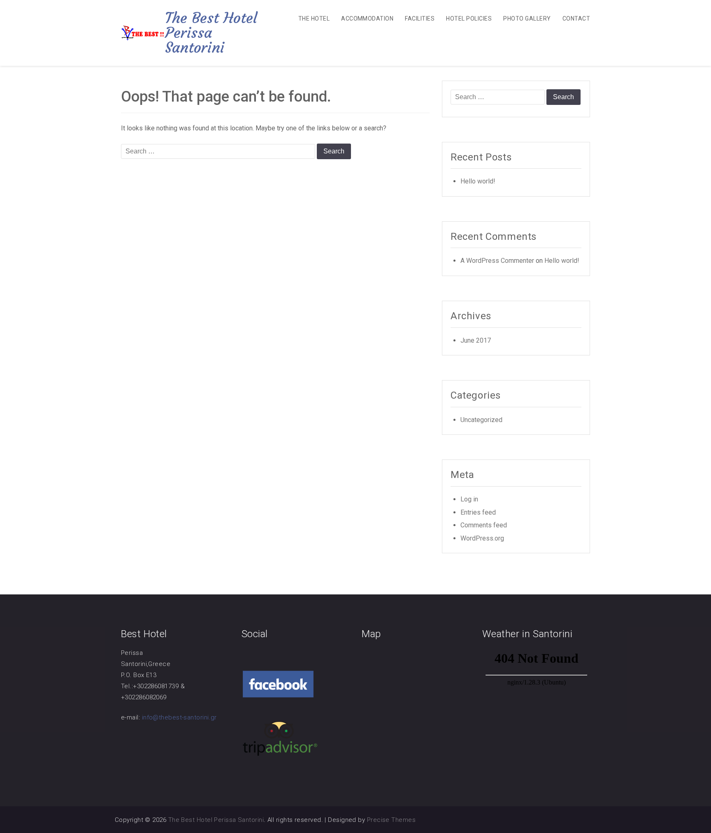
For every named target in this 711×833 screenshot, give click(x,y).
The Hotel (314, 18)
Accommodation (367, 18)
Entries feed (478, 512)
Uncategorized (481, 420)
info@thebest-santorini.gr (179, 717)
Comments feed (483, 525)
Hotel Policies (469, 18)
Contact (576, 18)
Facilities (419, 18)
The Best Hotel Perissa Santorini (211, 33)
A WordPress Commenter (497, 261)
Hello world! (477, 181)
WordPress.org (482, 538)
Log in (469, 499)
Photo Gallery (527, 18)
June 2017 (475, 340)
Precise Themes (391, 820)
